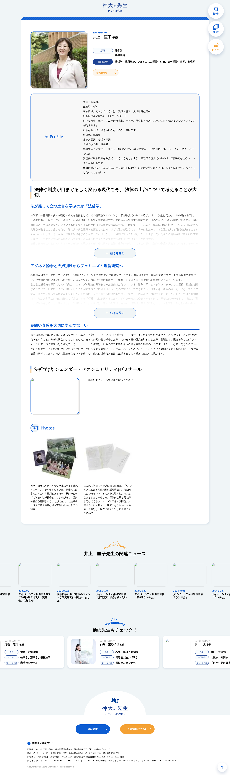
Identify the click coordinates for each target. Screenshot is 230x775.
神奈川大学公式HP (42, 743)
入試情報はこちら (137, 729)
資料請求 (93, 729)
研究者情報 (101, 72)
